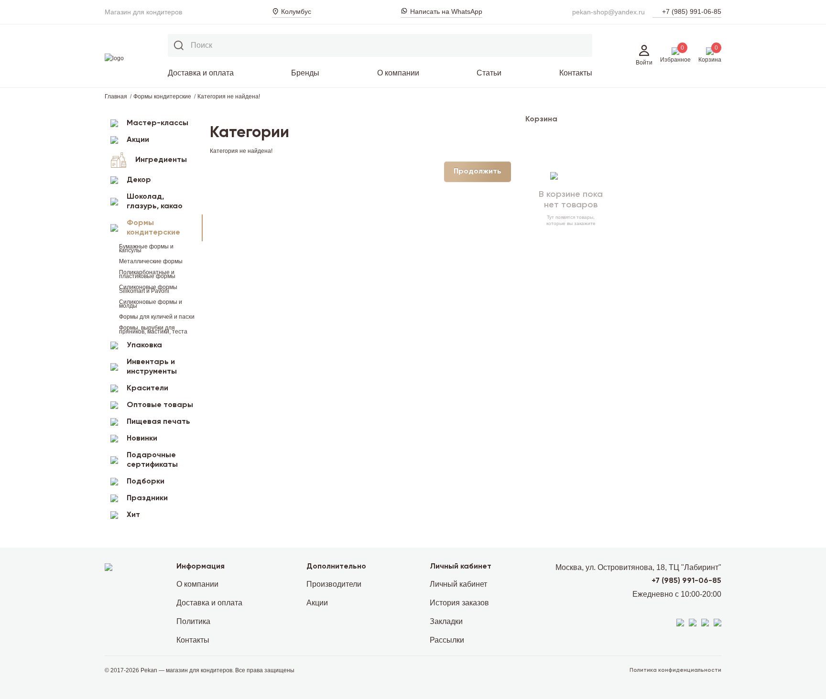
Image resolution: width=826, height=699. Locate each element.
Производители (333, 584)
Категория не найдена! (228, 96)
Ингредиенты (161, 160)
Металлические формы (151, 261)
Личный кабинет (458, 584)
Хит (133, 515)
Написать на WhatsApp (446, 11)
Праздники (147, 498)
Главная (116, 96)
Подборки (145, 481)
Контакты (575, 73)
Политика (193, 621)
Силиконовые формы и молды (150, 304)
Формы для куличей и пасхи (157, 316)
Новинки (142, 438)
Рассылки (447, 640)
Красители (147, 388)
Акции (138, 140)
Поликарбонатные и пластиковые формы (147, 274)
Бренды (305, 73)
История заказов (459, 603)
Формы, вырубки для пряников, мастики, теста (153, 329)
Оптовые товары (160, 405)
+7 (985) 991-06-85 (691, 11)
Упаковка (144, 345)
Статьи (489, 73)
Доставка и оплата (201, 73)
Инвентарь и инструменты (152, 367)
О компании (398, 73)
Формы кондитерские (162, 96)
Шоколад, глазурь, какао (155, 201)
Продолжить (477, 171)
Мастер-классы (157, 123)
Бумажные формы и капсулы (146, 248)
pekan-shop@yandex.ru (608, 12)
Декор (139, 180)
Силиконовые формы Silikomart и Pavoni (148, 289)
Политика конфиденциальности (675, 670)
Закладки (446, 621)
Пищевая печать (158, 422)
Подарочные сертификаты (152, 460)
